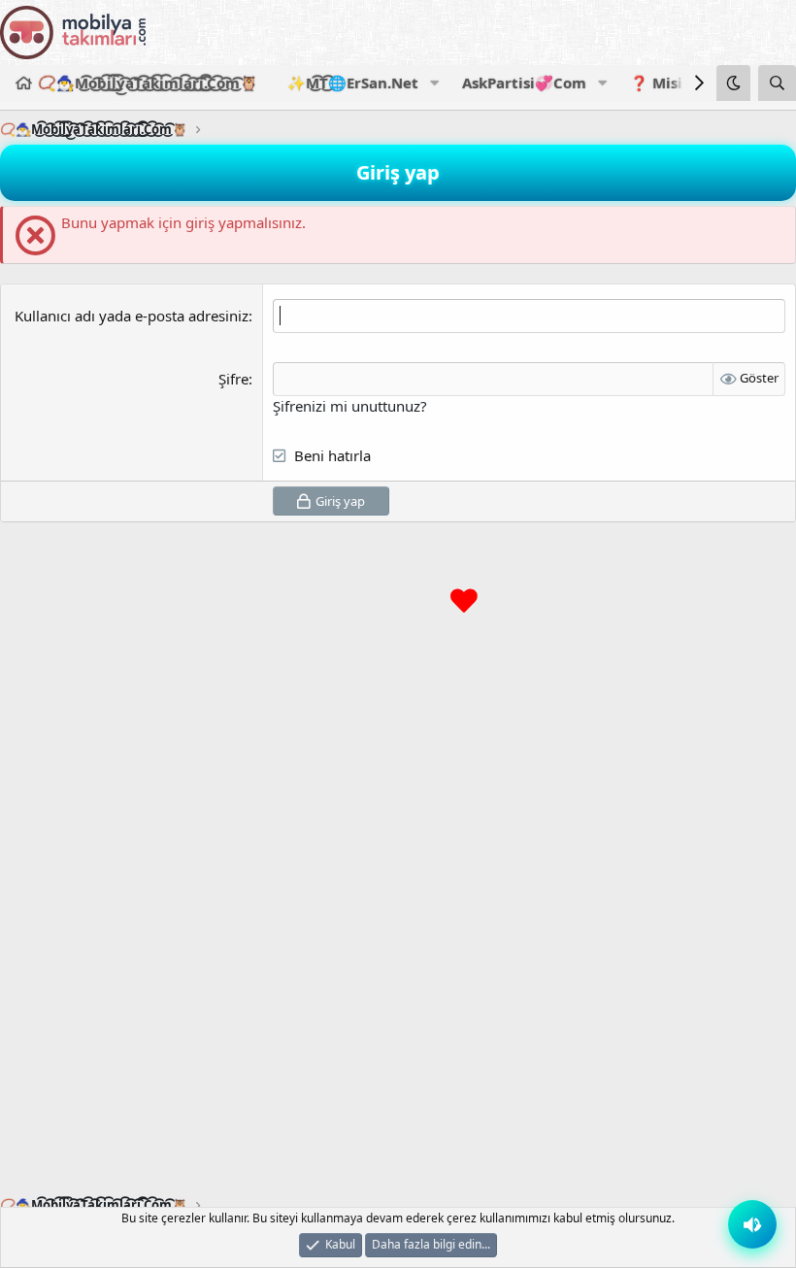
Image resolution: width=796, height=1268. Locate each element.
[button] (434, 83)
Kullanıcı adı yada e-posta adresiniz (132, 315)
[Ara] (777, 83)
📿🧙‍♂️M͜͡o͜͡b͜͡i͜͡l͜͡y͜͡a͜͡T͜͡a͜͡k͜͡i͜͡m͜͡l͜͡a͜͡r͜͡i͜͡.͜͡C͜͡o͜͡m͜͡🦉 (148, 82)
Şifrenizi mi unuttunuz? (350, 406)
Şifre (233, 378)
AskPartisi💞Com (524, 82)
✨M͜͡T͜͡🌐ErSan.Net (352, 82)
